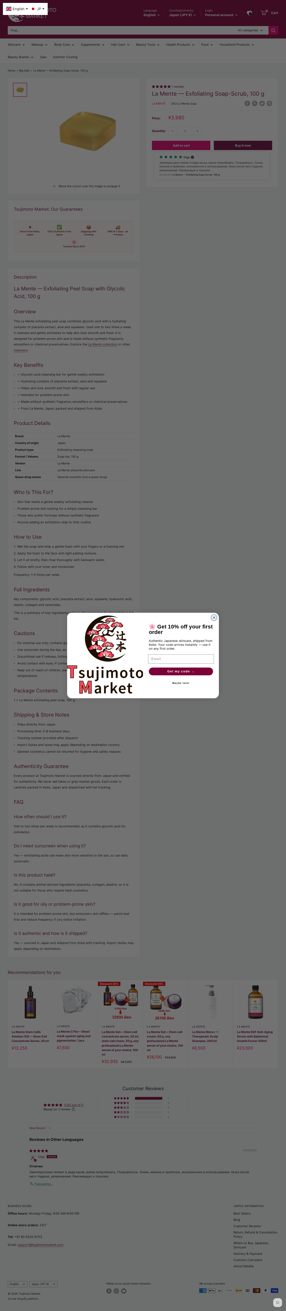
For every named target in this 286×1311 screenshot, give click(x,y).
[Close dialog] (214, 618)
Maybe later (181, 683)
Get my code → (181, 671)
